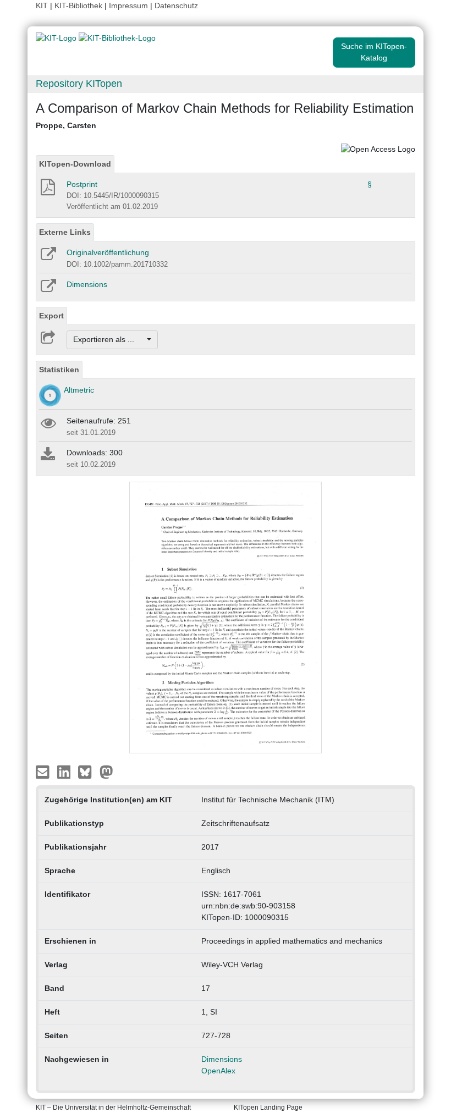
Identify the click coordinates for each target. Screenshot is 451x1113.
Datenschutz (176, 5)
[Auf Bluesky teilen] (87, 771)
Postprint (82, 184)
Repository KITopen (79, 83)
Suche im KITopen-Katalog (374, 52)
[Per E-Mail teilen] (44, 771)
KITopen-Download (75, 163)
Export (51, 315)
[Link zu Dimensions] (47, 289)
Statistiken (59, 369)
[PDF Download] (47, 190)
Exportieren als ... (109, 339)
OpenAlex (218, 1070)
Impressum (128, 5)
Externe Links (65, 232)
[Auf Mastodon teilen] (106, 771)
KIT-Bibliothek (79, 5)
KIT (42, 5)
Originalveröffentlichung (108, 252)
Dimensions (87, 284)
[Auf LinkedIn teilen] (65, 771)
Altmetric (79, 389)
